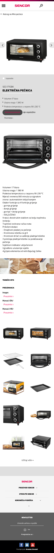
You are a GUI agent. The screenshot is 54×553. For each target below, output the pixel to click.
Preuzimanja (8, 118)
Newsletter (27, 518)
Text (29, 529)
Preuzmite (8, 296)
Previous (2, 45)
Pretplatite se (26, 534)
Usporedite (9, 78)
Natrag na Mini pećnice (13, 14)
